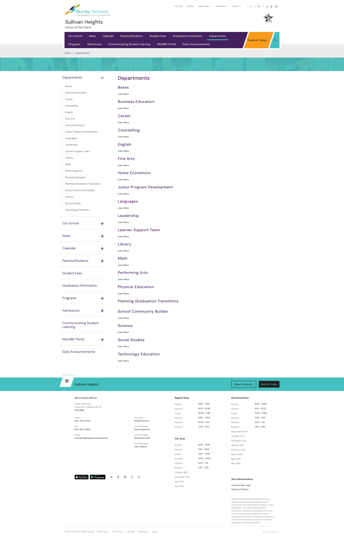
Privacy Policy (102, 532)
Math (68, 164)
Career (69, 99)
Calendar (108, 36)
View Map (79, 410)
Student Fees (157, 36)
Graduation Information (187, 36)
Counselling (71, 105)
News (92, 36)
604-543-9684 (82, 429)
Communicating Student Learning (129, 44)
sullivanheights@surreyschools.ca (91, 438)
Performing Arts (74, 170)
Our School (75, 36)
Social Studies (73, 203)
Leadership (71, 144)
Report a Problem (240, 489)
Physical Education (75, 177)
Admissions (94, 44)
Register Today (257, 40)
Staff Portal (143, 532)
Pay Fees (178, 6)
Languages (71, 138)
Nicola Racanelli (142, 438)
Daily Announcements (196, 44)
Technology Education (77, 209)
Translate (221, 6)
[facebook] (271, 6)
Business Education (76, 92)
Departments (217, 36)
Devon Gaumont (142, 429)
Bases (68, 86)
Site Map (130, 532)
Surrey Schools (72, 532)
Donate (190, 6)
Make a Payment (244, 384)
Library (69, 157)
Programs (74, 44)
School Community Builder (80, 190)
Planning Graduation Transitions (82, 183)
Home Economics (75, 125)
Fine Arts (70, 118)
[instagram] (276, 6)
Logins (154, 532)
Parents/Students (131, 36)
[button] (275, 40)
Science (69, 196)
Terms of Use (117, 532)
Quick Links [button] (203, 6)
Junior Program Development (81, 131)
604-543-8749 (82, 421)
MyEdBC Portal (166, 44)
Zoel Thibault (140, 446)
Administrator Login (241, 485)
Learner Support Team (77, 151)
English (69, 112)
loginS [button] (235, 6)
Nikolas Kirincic (141, 421)
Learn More (123, 94)
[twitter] (267, 6)
